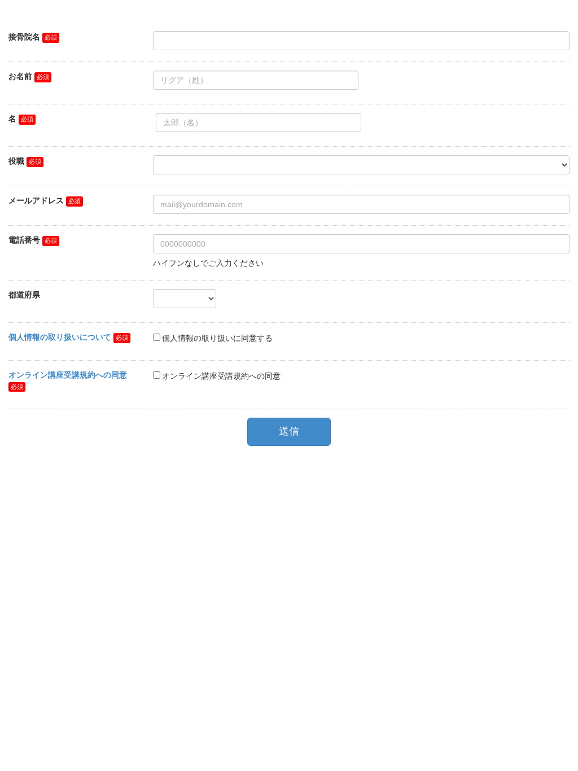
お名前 (20, 76)
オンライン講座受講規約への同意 (67, 374)
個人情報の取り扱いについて (59, 336)
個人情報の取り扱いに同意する (217, 338)
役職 (16, 160)
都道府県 (24, 294)
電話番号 (24, 239)
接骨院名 (24, 36)
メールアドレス (36, 200)
